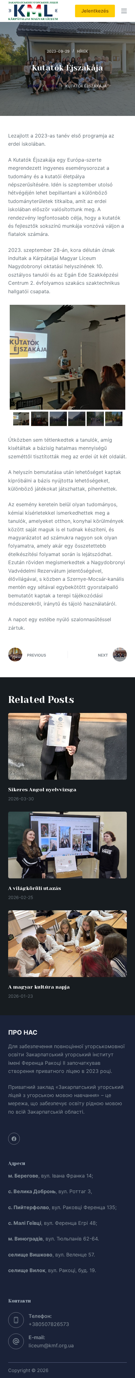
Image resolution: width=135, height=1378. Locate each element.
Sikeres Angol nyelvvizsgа (42, 790)
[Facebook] (14, 1139)
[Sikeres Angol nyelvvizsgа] (67, 746)
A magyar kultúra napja (39, 987)
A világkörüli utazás (34, 888)
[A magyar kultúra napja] (67, 943)
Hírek (82, 51)
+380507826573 (49, 1324)
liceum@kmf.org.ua (51, 1345)
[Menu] (124, 11)
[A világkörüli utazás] (67, 845)
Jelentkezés (95, 11)
